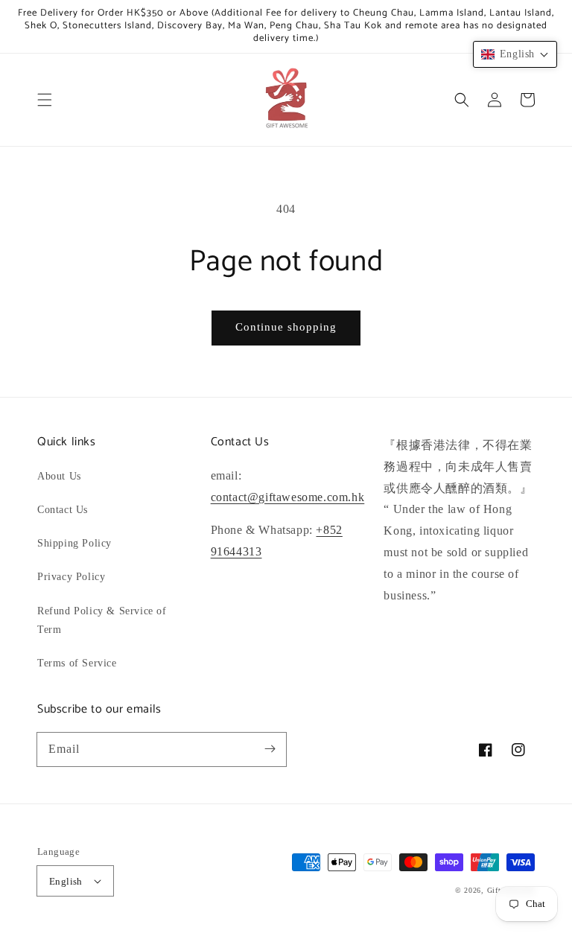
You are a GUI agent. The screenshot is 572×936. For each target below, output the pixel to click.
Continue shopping (286, 327)
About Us (59, 476)
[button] (44, 99)
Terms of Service (77, 663)
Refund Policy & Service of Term (102, 620)
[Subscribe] (269, 749)
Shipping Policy (74, 543)
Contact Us (62, 509)
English (66, 881)
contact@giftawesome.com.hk (288, 497)
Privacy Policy (71, 576)
